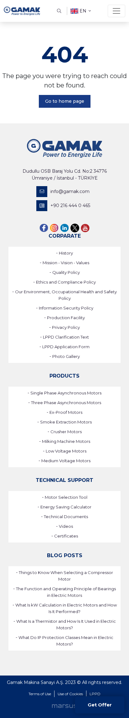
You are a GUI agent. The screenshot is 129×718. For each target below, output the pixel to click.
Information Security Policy (66, 307)
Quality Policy (66, 272)
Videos (66, 526)
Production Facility (66, 317)
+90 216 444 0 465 (70, 205)
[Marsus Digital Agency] (64, 706)
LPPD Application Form (66, 346)
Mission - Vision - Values (66, 262)
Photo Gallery (66, 356)
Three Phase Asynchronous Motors (66, 402)
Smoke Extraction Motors (66, 421)
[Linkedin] (64, 227)
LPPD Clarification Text (66, 336)
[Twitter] (74, 227)
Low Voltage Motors (66, 450)
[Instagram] (54, 227)
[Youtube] (85, 227)
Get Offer (100, 705)
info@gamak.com (70, 191)
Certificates (66, 535)
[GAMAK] (22, 11)
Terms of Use (39, 693)
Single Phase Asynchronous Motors (65, 392)
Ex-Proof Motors (65, 412)
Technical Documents (66, 516)
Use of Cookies (70, 693)
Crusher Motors (66, 431)
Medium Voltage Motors (65, 460)
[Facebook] (43, 227)
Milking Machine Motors (66, 441)
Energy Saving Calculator (65, 506)
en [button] (83, 11)
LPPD (95, 693)
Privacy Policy (66, 327)
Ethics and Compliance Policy (66, 282)
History (66, 252)
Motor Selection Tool (66, 497)
